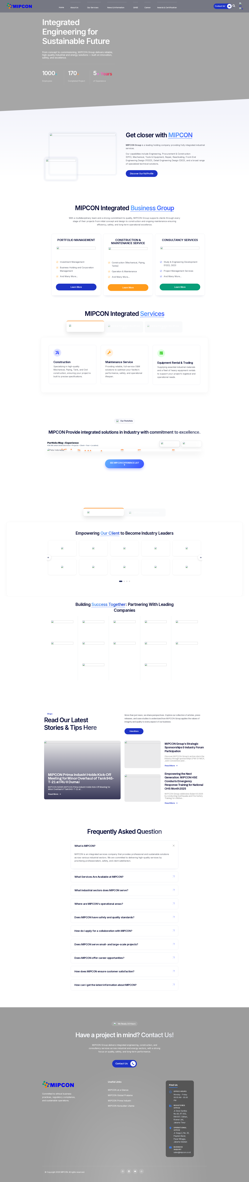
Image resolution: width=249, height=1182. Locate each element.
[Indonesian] (241, 8)
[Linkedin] (129, 1171)
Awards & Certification (167, 7)
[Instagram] (122, 1171)
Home (61, 7)
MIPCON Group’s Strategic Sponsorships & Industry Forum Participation (184, 747)
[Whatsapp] (141, 1171)
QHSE (135, 7)
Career (147, 7)
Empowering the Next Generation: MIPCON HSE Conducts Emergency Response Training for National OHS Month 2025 (184, 781)
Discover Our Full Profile (141, 173)
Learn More (76, 287)
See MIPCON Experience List (124, 463)
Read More (53, 794)
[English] (241, 4)
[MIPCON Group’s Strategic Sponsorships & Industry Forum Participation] (143, 754)
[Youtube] (135, 1171)
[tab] (85, 326)
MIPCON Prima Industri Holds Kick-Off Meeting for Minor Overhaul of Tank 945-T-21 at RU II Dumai (81, 778)
